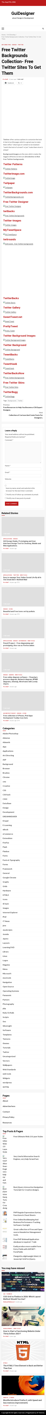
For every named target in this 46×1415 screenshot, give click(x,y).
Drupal (5, 821)
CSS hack (6, 795)
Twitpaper (9, 183)
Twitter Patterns (12, 164)
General (6, 873)
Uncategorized (9, 1056)
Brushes (6, 773)
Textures (6, 1039)
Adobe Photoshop (9, 713)
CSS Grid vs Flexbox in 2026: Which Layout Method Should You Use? (23, 1281)
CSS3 (5, 799)
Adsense (6, 738)
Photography (8, 1004)
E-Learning (7, 825)
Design (14, 44)
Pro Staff (5, 79)
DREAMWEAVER (10, 816)
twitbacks (9, 211)
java (4, 925)
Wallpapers (7, 1065)
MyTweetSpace (12, 229)
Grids (5, 886)
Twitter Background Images (19, 335)
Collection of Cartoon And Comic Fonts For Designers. (26, 415)
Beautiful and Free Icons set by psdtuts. (23, 597)
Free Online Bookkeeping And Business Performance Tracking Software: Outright (26, 1222)
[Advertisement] (23, 114)
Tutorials (6, 1048)
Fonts (5, 856)
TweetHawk (10, 363)
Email (7, 472)
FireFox (6, 843)
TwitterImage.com (13, 173)
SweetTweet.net (12, 317)
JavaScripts (7, 930)
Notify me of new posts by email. (19, 498)
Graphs (11, 674)
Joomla (6, 934)
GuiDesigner (23, 13)
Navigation (7, 982)
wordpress (7, 1082)
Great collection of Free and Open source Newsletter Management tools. (27, 1232)
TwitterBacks (11, 298)
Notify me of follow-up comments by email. (22, 494)
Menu (5, 969)
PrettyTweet (10, 326)
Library (6, 952)
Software (7, 1030)
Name (7, 466)
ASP (4, 760)
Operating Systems (11, 991)
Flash (5, 847)
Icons (11, 609)
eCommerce (8, 834)
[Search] (43, 29)
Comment (9, 440)
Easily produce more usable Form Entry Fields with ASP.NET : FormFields (27, 1249)
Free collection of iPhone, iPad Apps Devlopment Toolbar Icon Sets (23, 701)
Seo (4, 1021)
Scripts (6, 1017)
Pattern (6, 1000)
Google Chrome (9, 877)
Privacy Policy (8, 1117)
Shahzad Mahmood (9, 1302)
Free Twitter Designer (15, 201)
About (5, 1101)
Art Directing (6, 44)
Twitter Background (14, 345)
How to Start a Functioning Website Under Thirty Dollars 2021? (23, 1316)
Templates (7, 1034)
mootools (7, 978)
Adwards (6, 742)
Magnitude (30, 1413)
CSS (4, 790)
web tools (23, 575)
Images (6, 908)
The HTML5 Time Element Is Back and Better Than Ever (23, 1350)
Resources (7, 1122)
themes (6, 1043)
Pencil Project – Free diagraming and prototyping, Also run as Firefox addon (23, 628)
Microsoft (7, 973)
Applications (7, 538)
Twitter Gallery (11, 307)
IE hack (6, 904)
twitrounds (9, 239)
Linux (5, 956)
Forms (5, 864)
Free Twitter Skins (13, 382)
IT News (6, 921)
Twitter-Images (12, 220)
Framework (7, 869)
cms (4, 781)
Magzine (6, 965)
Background (8, 764)
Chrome (6, 777)
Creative (6, 786)
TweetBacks (10, 354)
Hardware (7, 890)
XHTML (6, 1087)
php (4, 1008)
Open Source (8, 986)
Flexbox (6, 851)
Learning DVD (8, 947)
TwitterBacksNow (13, 373)
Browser (6, 768)
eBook (5, 829)
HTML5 (6, 895)
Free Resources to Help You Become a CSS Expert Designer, (22, 407)
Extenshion (23, 640)
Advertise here (9, 1106)
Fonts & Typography (11, 860)
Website (8, 479)
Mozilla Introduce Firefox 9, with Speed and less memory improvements (23, 1385)
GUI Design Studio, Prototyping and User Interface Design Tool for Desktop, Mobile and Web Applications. (23, 526)
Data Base (7, 803)
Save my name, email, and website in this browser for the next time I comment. (20, 489)
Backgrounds (12, 401)
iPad (4, 917)
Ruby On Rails (8, 1013)
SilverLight (7, 1026)
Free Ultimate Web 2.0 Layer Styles (28, 1136)
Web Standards (9, 1069)
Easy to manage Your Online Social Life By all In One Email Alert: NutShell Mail (23, 563)
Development (8, 812)
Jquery (5, 939)
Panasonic (7, 995)
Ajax (4, 747)
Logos (5, 960)
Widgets (6, 1078)
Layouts (6, 943)
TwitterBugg (10, 392)
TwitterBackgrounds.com (18, 192)
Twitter (20, 44)
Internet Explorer (10, 912)
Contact (6, 1112)
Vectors (6, 1061)
